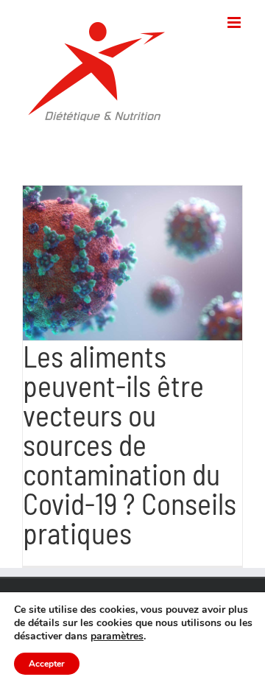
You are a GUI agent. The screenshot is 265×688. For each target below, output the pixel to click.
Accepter (47, 664)
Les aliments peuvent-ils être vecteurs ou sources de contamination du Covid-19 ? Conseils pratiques (129, 444)
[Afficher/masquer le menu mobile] (235, 22)
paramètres (117, 636)
